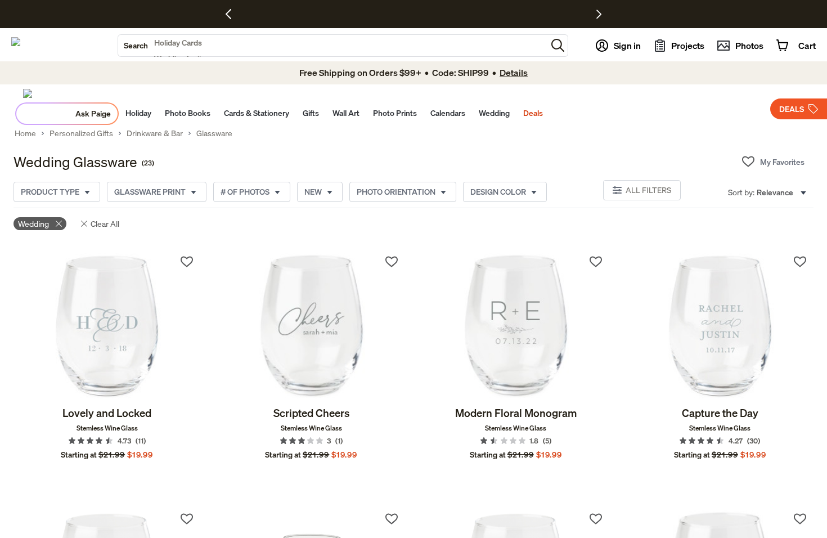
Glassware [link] (214, 133)
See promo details (523, 15)
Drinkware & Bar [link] (155, 133)
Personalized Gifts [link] (81, 133)
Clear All (105, 223)
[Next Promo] (598, 14)
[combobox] (332, 45)
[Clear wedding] (58, 223)
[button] (558, 45)
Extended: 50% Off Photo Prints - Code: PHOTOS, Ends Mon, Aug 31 (382, 15)
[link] (107, 327)
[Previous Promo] (233, 14)
